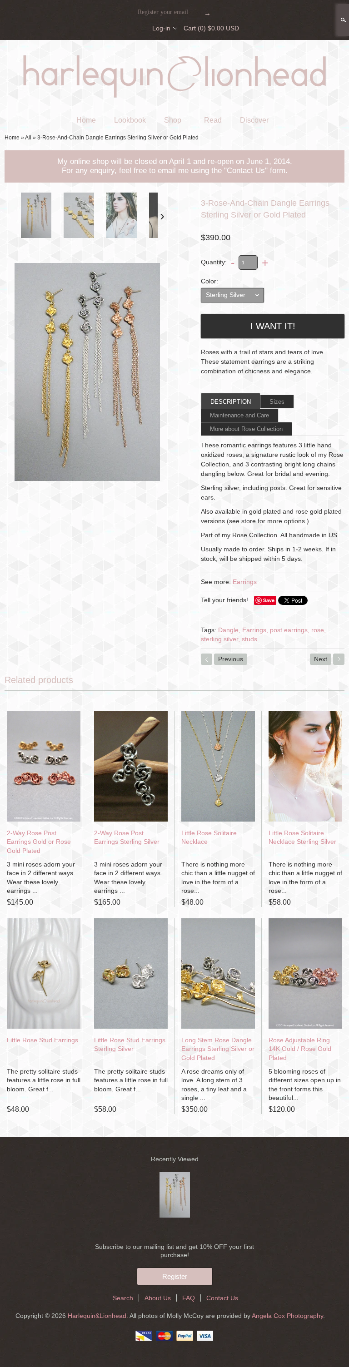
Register (174, 1276)
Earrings (245, 581)
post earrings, (289, 630)
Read (213, 120)
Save (268, 600)
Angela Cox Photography (287, 1315)
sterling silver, (220, 639)
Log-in (161, 28)
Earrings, (255, 630)
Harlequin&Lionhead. (99, 1315)
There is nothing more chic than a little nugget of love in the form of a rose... (218, 878)
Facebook (107, 28)
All (28, 137)
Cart (211, 28)
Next (320, 659)
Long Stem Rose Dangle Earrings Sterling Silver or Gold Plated (217, 1048)
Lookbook (130, 120)
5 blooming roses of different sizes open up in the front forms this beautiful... (305, 1085)
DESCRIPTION (230, 401)
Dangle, (229, 630)
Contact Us (222, 1298)
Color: (209, 281)
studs (249, 639)
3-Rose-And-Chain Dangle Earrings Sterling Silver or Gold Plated (118, 137)
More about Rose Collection (246, 429)
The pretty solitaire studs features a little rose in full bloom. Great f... (43, 1080)
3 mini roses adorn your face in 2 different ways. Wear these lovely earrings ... (41, 878)
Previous (230, 659)
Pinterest (138, 28)
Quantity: (214, 262)
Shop (172, 120)
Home (86, 120)
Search (342, 20)
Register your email (163, 12)
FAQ (188, 1298)
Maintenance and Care (239, 415)
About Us (158, 1298)
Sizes (276, 401)
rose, (318, 630)
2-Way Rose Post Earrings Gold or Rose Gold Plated (39, 841)
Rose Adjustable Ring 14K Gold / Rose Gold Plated (300, 1048)
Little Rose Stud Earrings (42, 1040)
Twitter (123, 28)
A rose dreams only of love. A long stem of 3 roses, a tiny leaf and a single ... (214, 1085)
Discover (254, 120)
